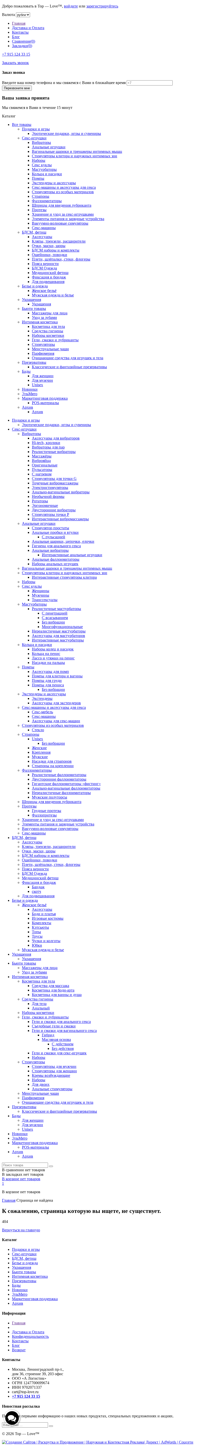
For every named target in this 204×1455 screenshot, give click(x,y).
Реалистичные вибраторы (54, 452)
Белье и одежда (35, 286)
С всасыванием (55, 618)
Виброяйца (41, 460)
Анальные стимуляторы (52, 1089)
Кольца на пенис (46, 653)
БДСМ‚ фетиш (34, 232)
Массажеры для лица (49, 313)
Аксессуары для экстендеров (56, 703)
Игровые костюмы (47, 918)
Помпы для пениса (48, 685)
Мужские (40, 757)
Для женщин (42, 376)
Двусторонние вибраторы (54, 510)
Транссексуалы (44, 600)
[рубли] (23, 14)
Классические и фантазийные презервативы (69, 367)
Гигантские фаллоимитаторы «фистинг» (66, 784)
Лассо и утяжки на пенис (53, 658)
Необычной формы (48, 496)
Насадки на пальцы (48, 662)
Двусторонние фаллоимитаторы (59, 779)
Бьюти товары (34, 308)
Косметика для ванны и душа (57, 995)
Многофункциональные (62, 627)
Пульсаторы (42, 469)
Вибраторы (41, 142)
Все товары (21, 124)
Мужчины (40, 595)
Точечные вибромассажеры (55, 483)
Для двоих (41, 1084)
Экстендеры (42, 698)
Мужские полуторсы (49, 797)
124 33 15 (16, 54)
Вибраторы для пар (48, 447)
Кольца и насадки (47, 174)
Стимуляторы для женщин (54, 1071)
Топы (36, 932)
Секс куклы (42, 165)
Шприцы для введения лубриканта (61, 205)
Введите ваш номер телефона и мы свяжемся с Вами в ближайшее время (64, 83)
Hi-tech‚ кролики (46, 443)
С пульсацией (53, 537)
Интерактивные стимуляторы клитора (64, 577)
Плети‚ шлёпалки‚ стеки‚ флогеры (61, 259)
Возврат (19, 1350)
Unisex (37, 385)
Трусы (37, 936)
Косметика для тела (48, 326)
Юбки (37, 945)
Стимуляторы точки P (50, 514)
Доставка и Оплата (28, 28)
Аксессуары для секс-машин (56, 721)
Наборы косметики (48, 335)
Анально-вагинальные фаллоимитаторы (66, 788)
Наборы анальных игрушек (55, 564)
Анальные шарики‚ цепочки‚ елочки (63, 541)
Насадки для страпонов (52, 761)
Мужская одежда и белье (53, 295)
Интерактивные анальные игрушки (72, 555)
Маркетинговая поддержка (45, 398)
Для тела (39, 1003)
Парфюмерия (43, 353)
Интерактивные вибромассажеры (60, 519)
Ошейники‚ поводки (49, 255)
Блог (16, 37)
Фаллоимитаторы (47, 201)
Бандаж (38, 887)
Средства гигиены (47, 331)
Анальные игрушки (48, 147)
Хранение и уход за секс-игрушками (63, 214)
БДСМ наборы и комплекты (55, 250)
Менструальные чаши (50, 349)
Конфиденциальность (30, 1336)
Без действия (63, 1048)
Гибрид (48, 1035)
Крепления (41, 752)
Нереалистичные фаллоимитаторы (61, 793)
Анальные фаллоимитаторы (55, 559)
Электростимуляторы (50, 487)
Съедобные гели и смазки (54, 1026)
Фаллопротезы (44, 815)
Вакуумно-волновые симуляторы (60, 223)
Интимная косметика (40, 322)
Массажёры (41, 456)
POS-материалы (45, 403)
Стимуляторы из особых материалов (63, 192)
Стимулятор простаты (50, 528)
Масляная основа (56, 1039)
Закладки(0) (22, 46)
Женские (39, 748)
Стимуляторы (43, 344)
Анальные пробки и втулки (55, 532)
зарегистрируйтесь (102, 6)
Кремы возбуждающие (51, 1075)
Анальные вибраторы (50, 550)
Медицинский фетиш (50, 273)
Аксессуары (42, 237)
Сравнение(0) (23, 41)
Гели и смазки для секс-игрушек (59, 1053)
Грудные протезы (46, 811)
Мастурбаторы (44, 169)
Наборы (38, 160)
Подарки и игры (36, 129)
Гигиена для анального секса (56, 546)
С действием (62, 1044)
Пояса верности (45, 264)
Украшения (31, 299)
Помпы (38, 178)
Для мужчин (42, 380)
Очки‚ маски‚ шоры (48, 246)
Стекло (38, 730)
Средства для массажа (50, 986)
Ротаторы (40, 501)
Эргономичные (45, 505)
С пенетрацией (54, 613)
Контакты (20, 32)
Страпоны (40, 196)
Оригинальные (44, 465)
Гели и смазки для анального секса (61, 1021)
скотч (36, 891)
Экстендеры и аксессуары (54, 183)
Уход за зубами (44, 317)
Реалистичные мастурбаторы (56, 609)
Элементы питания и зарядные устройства (68, 219)
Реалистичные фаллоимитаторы (59, 775)
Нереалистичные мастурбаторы (59, 631)
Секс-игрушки (34, 138)
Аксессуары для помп (50, 671)
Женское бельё (44, 290)
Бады (26, 371)
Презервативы (34, 362)
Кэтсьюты (40, 927)
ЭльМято (29, 394)
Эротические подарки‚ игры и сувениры (66, 133)
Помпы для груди (47, 680)
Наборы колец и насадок (53, 649)
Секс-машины (44, 228)
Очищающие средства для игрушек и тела (67, 358)
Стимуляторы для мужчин (54, 1066)
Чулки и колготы (46, 941)
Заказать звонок (15, 63)
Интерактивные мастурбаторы (58, 640)
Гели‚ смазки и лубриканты (55, 340)
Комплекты (41, 923)
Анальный (41, 1008)
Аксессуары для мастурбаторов (58, 636)
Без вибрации (53, 622)
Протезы (39, 210)
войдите (71, 6)
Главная (18, 23)
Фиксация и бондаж (49, 277)
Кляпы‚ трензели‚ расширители (59, 241)
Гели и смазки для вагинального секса (64, 1030)
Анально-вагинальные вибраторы (61, 492)
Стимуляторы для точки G (54, 478)
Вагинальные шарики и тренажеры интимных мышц (77, 151)
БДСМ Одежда (44, 268)
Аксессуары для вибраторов (56, 438)
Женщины (40, 591)
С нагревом (41, 474)
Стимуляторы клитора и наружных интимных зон (74, 156)
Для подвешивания (48, 281)
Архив (27, 407)
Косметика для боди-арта (53, 990)
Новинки (30, 389)
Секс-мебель (42, 712)
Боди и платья (44, 914)
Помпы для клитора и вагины (57, 676)
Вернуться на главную (21, 1230)
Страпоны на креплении (53, 766)
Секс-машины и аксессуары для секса (64, 187)
